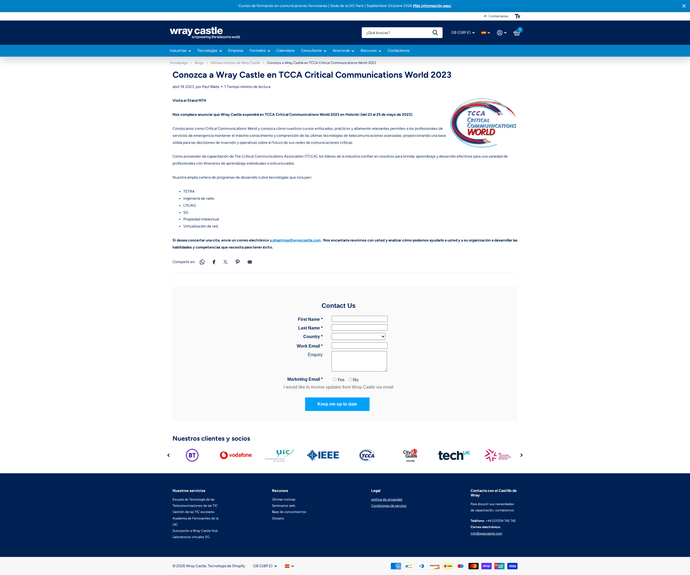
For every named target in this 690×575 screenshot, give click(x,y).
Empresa (235, 50)
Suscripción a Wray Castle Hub (195, 531)
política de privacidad (386, 499)
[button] (168, 455)
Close (684, 6)
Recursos (369, 50)
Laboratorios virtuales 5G (190, 537)
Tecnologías (207, 50)
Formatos (258, 50)
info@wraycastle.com (486, 533)
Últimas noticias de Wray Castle (235, 63)
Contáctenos (399, 50)
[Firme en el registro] (502, 33)
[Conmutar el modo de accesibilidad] (517, 16)
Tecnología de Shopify (226, 566)
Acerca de (341, 50)
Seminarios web (283, 506)
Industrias (178, 50)
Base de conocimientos (289, 512)
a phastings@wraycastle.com (295, 240)
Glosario (278, 518)
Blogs (199, 63)
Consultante (311, 50)
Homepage (179, 63)
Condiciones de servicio (388, 506)
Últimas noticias (283, 499)
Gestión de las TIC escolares (193, 512)
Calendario (286, 50)
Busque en (435, 32)
